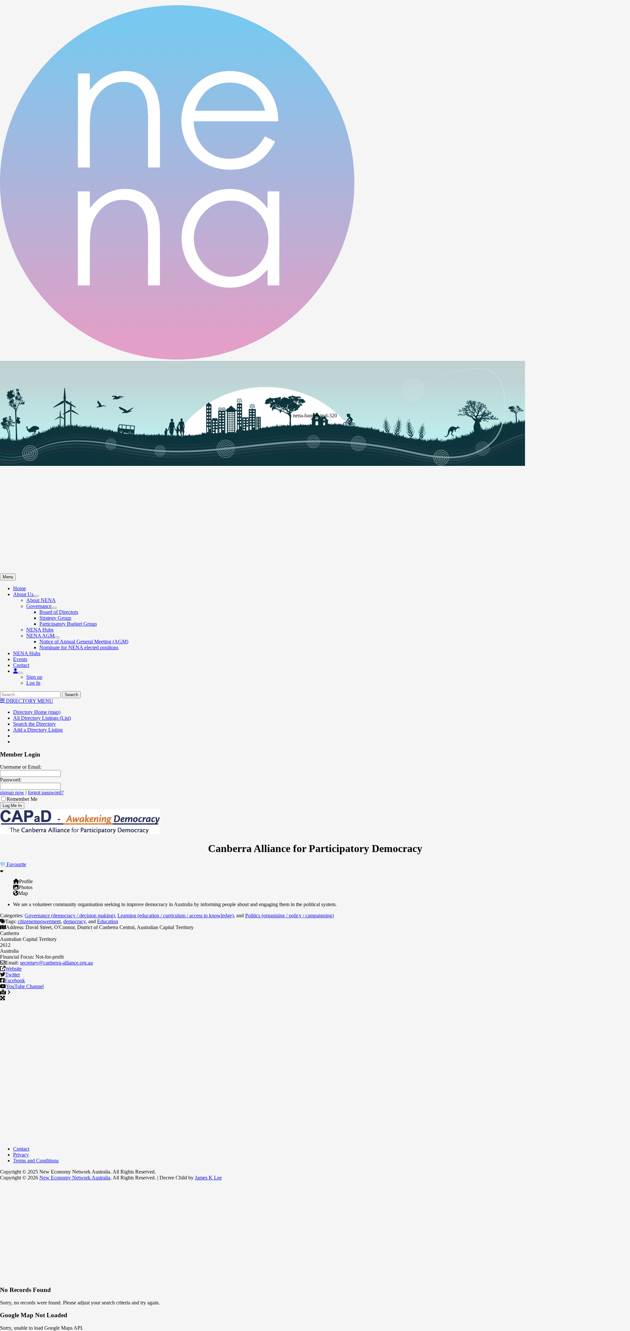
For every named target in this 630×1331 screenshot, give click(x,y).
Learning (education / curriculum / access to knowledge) (175, 915)
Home (19, 588)
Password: (10, 779)
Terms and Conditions (36, 1160)
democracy (74, 921)
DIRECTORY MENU (29, 701)
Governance (39, 606)
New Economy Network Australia (74, 1177)
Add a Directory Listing (38, 730)
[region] (315, 467)
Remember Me (22, 799)
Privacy (21, 1154)
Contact (21, 665)
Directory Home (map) (36, 712)
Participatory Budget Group (68, 624)
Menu (8, 576)
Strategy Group (55, 618)
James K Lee (208, 1177)
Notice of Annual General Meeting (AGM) (83, 641)
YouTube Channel (25, 986)
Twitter (12, 974)
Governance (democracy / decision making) (70, 915)
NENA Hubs (39, 630)
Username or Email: (20, 767)
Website (13, 968)
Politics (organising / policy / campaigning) (289, 915)
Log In (33, 683)
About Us (23, 594)
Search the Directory (34, 724)
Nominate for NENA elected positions (78, 647)
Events (20, 659)
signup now (12, 792)
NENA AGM (40, 635)
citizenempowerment (39, 921)
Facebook (15, 980)
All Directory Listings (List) (42, 718)
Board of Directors (58, 612)
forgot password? (46, 792)
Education (107, 921)
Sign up (34, 677)
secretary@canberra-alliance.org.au (56, 963)
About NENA (41, 600)
